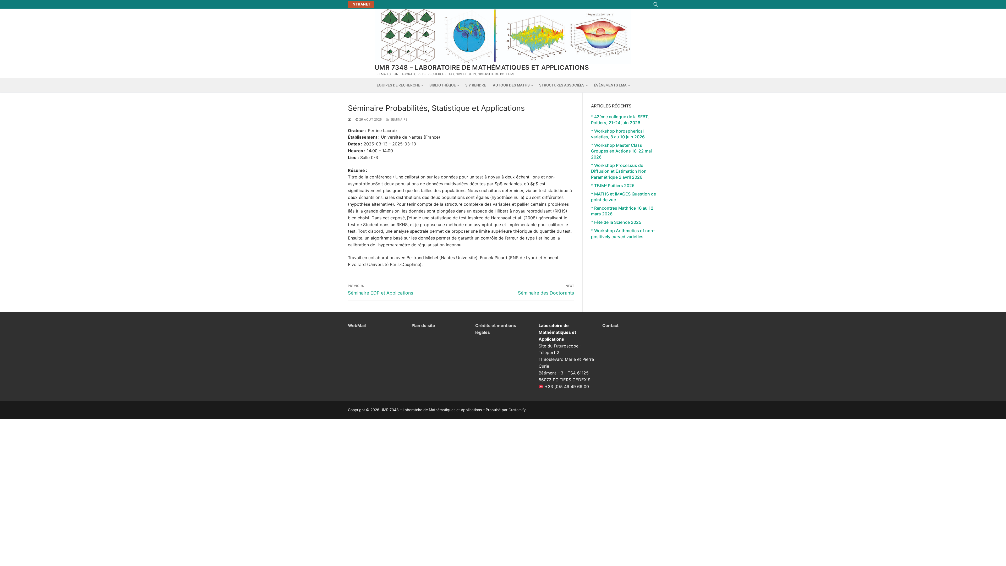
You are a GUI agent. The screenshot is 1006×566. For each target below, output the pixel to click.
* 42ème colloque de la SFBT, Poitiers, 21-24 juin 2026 (620, 119)
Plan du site (423, 325)
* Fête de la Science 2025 (616, 222)
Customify (517, 409)
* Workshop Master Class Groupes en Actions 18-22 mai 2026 (621, 151)
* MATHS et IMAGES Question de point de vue (623, 196)
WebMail (357, 325)
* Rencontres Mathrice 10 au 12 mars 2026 (622, 210)
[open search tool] (655, 4)
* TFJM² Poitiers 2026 (613, 185)
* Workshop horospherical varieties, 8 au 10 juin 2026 (618, 133)
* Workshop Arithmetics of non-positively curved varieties (623, 233)
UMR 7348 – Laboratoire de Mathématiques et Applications (482, 67)
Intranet (361, 4)
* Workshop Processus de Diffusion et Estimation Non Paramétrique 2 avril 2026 (619, 171)
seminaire (398, 119)
